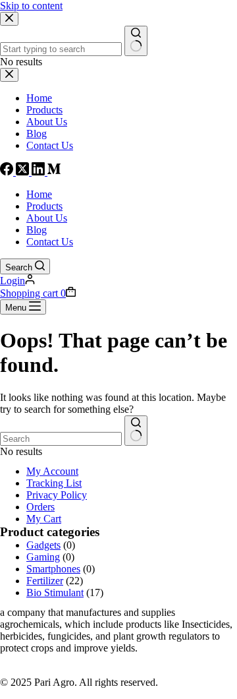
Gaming (43, 556)
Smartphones (53, 568)
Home (39, 194)
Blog (36, 229)
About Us (46, 218)
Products (44, 206)
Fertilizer (44, 580)
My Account (52, 471)
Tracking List (54, 483)
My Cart (43, 518)
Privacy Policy (56, 495)
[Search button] (135, 430)
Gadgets (43, 545)
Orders (40, 506)
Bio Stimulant (55, 592)
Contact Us (49, 241)
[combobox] (61, 439)
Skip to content (31, 5)
